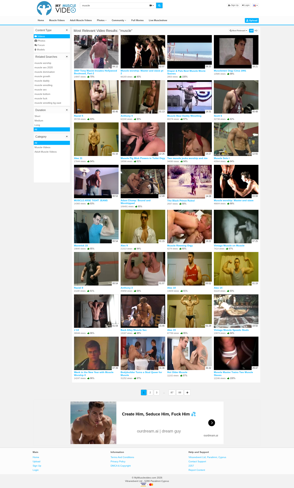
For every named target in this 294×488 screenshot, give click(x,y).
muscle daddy (42, 80)
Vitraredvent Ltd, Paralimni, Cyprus (207, 457)
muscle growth (42, 76)
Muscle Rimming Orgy (180, 245)
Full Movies (137, 20)
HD (256, 30)
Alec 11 (78, 158)
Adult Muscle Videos (81, 20)
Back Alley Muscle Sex (134, 330)
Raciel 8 (78, 287)
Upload (252, 20)
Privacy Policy (118, 461)
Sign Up (235, 5)
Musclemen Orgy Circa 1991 (230, 70)
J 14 (76, 330)
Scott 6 (218, 115)
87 (172, 392)
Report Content (197, 470)
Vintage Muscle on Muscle (229, 245)
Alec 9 (124, 245)
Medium (39, 120)
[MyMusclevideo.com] (56, 7)
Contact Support (197, 461)
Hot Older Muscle (177, 372)
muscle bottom (42, 94)
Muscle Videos (57, 20)
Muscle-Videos (42, 147)
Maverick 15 (81, 245)
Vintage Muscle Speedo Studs (231, 330)
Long (37, 125)
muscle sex (41, 89)
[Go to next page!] (187, 392)
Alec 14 (218, 287)
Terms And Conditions (122, 457)
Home (41, 20)
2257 (191, 465)
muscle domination (45, 71)
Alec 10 (171, 287)
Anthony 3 (127, 287)
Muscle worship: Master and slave (234, 200)
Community (118, 20)
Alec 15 (171, 330)
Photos (101, 20)
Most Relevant (240, 30)
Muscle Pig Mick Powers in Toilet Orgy (143, 158)
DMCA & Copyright (121, 465)
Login (247, 5)
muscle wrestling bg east (48, 102)
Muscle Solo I (222, 158)
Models (40, 49)
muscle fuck (41, 98)
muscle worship (43, 63)
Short (37, 116)
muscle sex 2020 (44, 67)
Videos (41, 36)
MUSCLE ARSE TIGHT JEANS (91, 200)
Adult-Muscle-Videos (46, 151)
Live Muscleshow (158, 20)
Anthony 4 (127, 115)
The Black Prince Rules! (181, 200)
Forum (41, 45)
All (36, 129)
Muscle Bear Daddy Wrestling (184, 115)
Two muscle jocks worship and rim (187, 158)
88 (179, 392)
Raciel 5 (78, 115)
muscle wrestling (43, 85)
